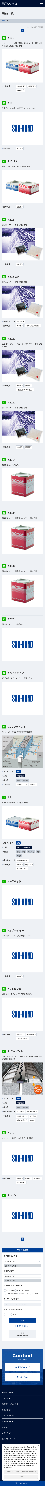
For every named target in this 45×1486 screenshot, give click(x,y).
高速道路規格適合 (23, 1291)
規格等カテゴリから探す (11, 1404)
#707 (11, 619)
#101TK (12, 161)
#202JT (12, 338)
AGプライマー (16, 930)
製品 (14, 1315)
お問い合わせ (7, 1433)
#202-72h (13, 277)
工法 (7, 1315)
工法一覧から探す (8, 1416)
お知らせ (5, 1427)
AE (9, 797)
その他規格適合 (11, 1294)
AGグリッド (14, 881)
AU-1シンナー (16, 1195)
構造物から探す (7, 1392)
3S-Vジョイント (17, 726)
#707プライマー (17, 673)
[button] (22, 1483)
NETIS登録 (10, 1291)
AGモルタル (14, 989)
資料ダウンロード (8, 1439)
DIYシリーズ (24, 1294)
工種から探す (7, 1398)
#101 (11, 38)
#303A (11, 513)
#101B (11, 103)
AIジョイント (15, 1051)
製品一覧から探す (8, 1421)
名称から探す (7, 1410)
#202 (11, 219)
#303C (11, 566)
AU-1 (11, 1133)
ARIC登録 (35, 1294)
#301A (11, 460)
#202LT (12, 402)
